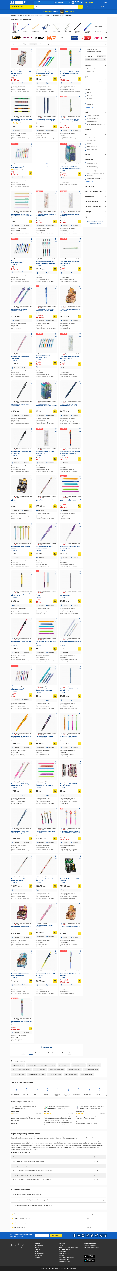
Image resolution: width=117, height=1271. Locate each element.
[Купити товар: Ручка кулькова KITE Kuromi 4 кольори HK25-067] (55, 743)
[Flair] (86, 38)
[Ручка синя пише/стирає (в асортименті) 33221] (21, 153)
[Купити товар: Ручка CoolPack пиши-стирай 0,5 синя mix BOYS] (79, 886)
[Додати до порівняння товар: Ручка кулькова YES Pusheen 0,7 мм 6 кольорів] (31, 1001)
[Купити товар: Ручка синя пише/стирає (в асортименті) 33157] (55, 363)
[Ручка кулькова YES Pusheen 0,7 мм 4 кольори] (70, 960)
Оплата (61, 1245)
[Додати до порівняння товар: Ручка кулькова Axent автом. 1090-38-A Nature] (31, 621)
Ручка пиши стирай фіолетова (21, 1069)
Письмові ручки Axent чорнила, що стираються (41, 1065)
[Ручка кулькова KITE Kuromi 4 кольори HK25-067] (46, 723)
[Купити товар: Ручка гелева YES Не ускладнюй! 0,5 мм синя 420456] (30, 601)
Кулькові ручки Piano (74, 1069)
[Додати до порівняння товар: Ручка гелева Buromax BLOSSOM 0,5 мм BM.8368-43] (56, 194)
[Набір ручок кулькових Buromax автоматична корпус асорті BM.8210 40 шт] (70, 153)
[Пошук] (80, 7)
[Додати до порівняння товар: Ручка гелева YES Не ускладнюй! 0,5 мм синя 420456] (31, 574)
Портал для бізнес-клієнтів (91, 1247)
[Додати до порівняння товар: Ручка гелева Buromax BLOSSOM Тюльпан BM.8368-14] (80, 336)
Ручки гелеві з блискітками (36, 1074)
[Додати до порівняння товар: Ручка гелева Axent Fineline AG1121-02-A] (80, 621)
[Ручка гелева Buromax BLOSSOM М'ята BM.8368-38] (70, 248)
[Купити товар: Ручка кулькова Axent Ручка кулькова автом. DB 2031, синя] (55, 79)
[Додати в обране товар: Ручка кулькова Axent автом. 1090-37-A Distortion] (31, 429)
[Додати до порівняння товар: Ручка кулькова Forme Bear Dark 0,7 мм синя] (31, 479)
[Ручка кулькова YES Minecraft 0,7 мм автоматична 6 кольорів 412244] (70, 58)
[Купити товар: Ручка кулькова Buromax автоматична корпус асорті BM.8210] (55, 411)
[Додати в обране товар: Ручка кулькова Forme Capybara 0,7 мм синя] (80, 904)
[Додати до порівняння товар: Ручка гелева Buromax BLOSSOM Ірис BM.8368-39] (56, 431)
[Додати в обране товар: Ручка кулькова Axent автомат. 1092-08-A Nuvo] (31, 334)
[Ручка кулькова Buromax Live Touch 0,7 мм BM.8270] (21, 106)
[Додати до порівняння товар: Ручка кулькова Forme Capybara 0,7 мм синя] (80, 906)
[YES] (51, 38)
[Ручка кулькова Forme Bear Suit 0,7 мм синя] (21, 913)
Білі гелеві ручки (64, 1065)
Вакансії (37, 1251)
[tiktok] (92, 1235)
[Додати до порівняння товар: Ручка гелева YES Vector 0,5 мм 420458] (56, 574)
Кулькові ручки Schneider (57, 1069)
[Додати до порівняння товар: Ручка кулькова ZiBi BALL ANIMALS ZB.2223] (31, 526)
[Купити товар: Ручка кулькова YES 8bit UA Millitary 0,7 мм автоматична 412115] (79, 459)
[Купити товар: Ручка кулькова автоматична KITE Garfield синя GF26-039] (30, 743)
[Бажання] (94, 7)
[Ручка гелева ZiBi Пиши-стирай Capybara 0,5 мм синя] (21, 960)
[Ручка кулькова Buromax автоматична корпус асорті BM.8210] (46, 390)
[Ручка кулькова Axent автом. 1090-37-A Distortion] (21, 438)
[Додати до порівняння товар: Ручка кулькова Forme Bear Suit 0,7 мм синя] (31, 906)
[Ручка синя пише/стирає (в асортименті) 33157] (46, 343)
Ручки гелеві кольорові (91, 1069)
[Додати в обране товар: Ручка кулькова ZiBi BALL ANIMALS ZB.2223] (31, 524)
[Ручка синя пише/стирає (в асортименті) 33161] (21, 248)
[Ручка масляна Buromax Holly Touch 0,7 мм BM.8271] (46, 628)
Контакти (37, 1249)
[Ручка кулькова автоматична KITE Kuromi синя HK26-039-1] (46, 533)
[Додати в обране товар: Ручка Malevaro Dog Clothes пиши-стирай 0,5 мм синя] (56, 809)
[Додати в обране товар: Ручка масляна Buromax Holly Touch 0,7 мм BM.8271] (56, 619)
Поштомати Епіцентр (65, 1261)
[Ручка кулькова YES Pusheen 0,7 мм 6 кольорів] (21, 1008)
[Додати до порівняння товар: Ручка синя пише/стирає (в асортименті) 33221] (31, 147)
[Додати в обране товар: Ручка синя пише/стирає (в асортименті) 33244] (31, 666)
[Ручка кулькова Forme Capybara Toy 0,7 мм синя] (70, 295)
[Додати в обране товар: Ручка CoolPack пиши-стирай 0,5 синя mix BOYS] (80, 856)
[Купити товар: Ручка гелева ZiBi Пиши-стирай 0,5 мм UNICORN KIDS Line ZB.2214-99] (79, 838)
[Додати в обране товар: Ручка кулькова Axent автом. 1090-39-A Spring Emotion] (80, 524)
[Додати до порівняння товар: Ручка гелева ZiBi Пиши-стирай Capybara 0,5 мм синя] (31, 954)
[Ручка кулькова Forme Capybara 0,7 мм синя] (70, 913)
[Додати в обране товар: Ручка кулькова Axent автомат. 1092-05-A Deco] (31, 381)
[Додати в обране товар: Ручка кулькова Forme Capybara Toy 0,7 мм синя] (80, 286)
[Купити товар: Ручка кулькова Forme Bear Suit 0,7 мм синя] (30, 933)
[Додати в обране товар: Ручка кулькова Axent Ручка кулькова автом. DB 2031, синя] (56, 49)
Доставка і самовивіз (65, 1249)
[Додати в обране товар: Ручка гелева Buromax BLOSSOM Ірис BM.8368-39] (56, 429)
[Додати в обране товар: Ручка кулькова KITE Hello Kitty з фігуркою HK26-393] (31, 761)
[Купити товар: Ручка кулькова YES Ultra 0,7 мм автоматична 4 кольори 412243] (55, 316)
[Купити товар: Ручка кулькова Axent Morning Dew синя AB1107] (55, 506)
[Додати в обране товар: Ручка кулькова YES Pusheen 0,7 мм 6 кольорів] (31, 999)
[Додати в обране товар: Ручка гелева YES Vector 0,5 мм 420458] (56, 571)
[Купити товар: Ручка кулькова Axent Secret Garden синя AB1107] (55, 886)
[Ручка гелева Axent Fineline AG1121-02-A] (70, 628)
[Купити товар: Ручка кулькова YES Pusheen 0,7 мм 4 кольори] (79, 981)
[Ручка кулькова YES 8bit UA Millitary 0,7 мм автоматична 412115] (70, 438)
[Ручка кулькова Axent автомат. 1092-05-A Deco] (21, 390)
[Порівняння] (87, 7)
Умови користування (90, 1245)
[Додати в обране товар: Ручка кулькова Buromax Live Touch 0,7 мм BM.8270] (31, 97)
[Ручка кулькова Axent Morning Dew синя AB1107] (46, 485)
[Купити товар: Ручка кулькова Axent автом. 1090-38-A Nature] (30, 649)
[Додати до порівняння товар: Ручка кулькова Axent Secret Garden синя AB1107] (56, 859)
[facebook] (74, 1235)
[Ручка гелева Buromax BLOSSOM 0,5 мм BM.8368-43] (46, 201)
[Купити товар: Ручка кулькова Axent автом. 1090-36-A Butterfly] (55, 981)
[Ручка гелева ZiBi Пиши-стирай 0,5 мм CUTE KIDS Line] (21, 58)
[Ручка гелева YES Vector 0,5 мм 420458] (46, 580)
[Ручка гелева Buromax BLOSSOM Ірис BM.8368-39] (46, 438)
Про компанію (39, 1245)
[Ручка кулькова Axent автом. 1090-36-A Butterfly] (46, 960)
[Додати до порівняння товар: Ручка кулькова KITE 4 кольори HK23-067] (56, 906)
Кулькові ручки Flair (78, 1065)
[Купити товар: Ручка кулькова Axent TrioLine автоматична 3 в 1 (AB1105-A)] (79, 411)
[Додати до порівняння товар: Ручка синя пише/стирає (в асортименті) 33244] (31, 669)
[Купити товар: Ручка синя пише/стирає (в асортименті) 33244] (30, 695)
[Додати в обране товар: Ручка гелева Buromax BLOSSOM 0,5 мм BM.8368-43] (56, 192)
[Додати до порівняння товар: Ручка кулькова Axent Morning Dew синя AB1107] (56, 479)
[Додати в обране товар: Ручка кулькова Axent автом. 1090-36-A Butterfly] (56, 951)
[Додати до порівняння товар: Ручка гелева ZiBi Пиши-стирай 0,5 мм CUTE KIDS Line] (31, 52)
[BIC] (16, 38)
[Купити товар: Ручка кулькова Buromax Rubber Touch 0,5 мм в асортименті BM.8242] (30, 221)
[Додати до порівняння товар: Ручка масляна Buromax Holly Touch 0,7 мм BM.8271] (56, 621)
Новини (37, 1247)
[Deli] (98, 38)
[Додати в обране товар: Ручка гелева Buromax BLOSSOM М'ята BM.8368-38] (80, 239)
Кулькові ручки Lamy (55, 1074)
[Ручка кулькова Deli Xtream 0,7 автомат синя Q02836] (70, 723)
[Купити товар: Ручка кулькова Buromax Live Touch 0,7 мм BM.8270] (30, 126)
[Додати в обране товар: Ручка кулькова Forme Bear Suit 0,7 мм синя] (31, 904)
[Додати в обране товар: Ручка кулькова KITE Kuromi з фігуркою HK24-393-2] (31, 286)
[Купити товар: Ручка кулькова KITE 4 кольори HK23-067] (55, 932)
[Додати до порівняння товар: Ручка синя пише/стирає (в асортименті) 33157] (56, 336)
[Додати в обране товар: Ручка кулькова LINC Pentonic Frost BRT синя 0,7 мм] (80, 666)
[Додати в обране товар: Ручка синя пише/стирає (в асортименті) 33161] (31, 239)
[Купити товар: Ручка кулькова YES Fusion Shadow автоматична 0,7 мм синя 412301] (55, 126)
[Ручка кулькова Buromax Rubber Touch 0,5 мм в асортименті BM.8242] (21, 201)
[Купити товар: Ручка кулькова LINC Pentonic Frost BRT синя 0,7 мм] (79, 696)
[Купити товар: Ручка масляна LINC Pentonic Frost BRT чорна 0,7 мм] (79, 601)
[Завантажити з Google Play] (89, 1260)
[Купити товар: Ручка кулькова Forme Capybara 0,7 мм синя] (79, 933)
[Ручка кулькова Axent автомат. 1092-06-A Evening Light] (21, 818)
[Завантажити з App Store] (89, 1256)
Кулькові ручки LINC (18, 1074)
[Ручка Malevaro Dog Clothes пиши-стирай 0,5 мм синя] (46, 818)
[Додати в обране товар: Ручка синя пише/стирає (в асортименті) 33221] (31, 144)
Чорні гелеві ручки (18, 1065)
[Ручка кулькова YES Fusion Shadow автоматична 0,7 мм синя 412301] (46, 106)
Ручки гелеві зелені (86, 1074)
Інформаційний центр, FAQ (17, 1245)
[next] (105, 1082)
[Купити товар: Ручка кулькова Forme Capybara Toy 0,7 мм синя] (79, 316)
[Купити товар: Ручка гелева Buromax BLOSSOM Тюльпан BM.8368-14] (79, 364)
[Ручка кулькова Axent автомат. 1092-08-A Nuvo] (21, 343)
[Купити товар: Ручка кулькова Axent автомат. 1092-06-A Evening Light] (30, 838)
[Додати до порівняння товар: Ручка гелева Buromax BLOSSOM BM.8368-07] (80, 194)
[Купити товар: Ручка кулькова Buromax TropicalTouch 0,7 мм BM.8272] (55, 791)
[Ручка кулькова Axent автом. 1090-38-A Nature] (21, 628)
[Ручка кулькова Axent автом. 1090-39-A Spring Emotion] (70, 533)
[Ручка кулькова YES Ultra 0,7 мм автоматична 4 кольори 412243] (46, 295)
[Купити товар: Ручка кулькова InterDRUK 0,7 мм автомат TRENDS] (79, 791)
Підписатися (55, 1235)
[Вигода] (89, 2)
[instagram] (83, 1235)
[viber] (87, 1235)
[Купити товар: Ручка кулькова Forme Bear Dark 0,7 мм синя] (30, 506)
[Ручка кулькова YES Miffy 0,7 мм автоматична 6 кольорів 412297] (70, 106)
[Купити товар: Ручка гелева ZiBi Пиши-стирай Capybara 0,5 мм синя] (30, 981)
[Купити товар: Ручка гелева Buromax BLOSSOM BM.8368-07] (79, 221)
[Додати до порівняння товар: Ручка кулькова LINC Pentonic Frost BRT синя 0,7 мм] (80, 669)
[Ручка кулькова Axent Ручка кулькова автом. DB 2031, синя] (46, 58)
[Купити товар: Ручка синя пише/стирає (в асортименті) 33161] (30, 268)
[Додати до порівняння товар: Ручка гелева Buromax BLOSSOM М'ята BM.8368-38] (80, 242)
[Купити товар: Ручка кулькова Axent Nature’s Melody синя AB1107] (30, 886)
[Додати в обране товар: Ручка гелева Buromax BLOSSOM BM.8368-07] (80, 192)
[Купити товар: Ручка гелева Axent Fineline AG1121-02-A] (79, 649)
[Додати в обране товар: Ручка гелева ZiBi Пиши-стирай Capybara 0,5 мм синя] (31, 951)
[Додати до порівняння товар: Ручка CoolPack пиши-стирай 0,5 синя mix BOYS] (80, 859)
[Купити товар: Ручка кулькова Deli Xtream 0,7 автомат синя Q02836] (79, 743)
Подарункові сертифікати (66, 1257)
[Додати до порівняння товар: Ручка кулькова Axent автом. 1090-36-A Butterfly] (56, 954)
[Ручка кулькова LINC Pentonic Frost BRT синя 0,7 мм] (70, 675)
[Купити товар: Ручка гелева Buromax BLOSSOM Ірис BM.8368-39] (55, 459)
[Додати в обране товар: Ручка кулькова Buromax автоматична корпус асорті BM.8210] (56, 381)
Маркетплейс (38, 1255)
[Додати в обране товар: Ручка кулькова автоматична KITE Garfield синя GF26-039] (31, 714)
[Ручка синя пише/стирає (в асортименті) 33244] (21, 675)
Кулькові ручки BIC (39, 1069)
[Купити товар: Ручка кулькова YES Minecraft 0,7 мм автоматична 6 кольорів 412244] (79, 79)
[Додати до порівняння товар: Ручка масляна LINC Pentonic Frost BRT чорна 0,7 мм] (80, 574)
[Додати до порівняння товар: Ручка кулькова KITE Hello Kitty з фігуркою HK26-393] (31, 764)
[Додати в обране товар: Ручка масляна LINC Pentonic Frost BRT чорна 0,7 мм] (80, 571)
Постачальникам (39, 1253)
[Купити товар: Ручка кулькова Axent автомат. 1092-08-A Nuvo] (30, 364)
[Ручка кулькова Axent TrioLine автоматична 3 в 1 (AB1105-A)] (70, 390)
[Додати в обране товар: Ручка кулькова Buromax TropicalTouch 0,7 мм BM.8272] (56, 761)
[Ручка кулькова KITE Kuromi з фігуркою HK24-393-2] (21, 295)
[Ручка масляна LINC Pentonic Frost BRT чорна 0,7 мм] (70, 580)
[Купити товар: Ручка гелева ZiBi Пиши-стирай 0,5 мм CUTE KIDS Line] (30, 79)
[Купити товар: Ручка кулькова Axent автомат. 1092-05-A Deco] (30, 411)
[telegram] (96, 1235)
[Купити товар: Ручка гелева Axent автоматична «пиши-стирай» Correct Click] (55, 696)
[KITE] (39, 38)
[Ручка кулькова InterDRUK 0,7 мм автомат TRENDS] (70, 770)
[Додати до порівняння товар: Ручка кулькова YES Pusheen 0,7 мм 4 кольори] (80, 954)
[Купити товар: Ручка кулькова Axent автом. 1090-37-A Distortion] (30, 459)
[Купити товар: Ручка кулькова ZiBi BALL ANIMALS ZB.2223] (30, 554)
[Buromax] (74, 38)
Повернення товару (64, 1251)
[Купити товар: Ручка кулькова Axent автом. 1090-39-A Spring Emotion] (79, 554)
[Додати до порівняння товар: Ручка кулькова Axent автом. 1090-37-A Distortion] (31, 431)
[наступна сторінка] (69, 1053)
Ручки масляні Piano (71, 1074)
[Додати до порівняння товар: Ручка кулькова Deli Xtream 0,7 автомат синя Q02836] (80, 716)
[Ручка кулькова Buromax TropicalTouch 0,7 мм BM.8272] (46, 770)
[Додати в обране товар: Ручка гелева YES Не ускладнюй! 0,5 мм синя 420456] (31, 571)
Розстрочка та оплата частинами (68, 1247)
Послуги (61, 1255)
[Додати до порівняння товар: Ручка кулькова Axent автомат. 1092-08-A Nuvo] (31, 336)
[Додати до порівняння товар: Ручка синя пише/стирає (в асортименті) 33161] (31, 242)
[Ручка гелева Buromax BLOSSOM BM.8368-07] (70, 201)
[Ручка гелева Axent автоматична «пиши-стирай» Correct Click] (46, 675)
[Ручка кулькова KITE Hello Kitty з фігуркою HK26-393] (21, 770)
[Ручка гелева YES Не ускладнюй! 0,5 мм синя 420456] (21, 580)
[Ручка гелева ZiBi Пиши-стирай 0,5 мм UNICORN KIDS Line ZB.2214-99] (70, 818)
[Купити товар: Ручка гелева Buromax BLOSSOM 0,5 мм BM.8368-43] (55, 221)
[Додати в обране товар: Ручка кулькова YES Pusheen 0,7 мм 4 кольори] (80, 951)
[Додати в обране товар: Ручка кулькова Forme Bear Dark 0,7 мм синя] (31, 476)
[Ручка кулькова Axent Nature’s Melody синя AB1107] (21, 865)
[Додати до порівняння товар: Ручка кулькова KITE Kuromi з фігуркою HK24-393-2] (31, 289)
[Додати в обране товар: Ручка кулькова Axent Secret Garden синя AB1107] (56, 856)
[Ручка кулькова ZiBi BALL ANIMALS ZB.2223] (21, 533)
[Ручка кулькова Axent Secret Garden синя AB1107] (46, 865)
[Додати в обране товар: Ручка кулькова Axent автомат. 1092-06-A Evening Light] (31, 809)
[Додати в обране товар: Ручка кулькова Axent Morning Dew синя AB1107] (56, 476)
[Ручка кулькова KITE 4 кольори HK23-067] (46, 913)
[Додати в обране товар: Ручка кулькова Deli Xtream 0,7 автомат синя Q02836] (80, 714)
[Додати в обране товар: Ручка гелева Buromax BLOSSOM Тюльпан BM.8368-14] (80, 334)
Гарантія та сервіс (64, 1253)
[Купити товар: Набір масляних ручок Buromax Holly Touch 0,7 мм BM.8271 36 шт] (79, 506)
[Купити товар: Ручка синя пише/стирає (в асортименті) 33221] (30, 173)
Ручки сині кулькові (94, 1065)
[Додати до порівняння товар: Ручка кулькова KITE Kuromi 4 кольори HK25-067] (56, 716)
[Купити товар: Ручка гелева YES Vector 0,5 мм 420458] (55, 601)
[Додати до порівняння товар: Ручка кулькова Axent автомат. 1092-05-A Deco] (31, 384)
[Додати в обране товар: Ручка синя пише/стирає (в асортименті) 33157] (56, 334)
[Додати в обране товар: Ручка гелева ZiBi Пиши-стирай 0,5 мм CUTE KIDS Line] (31, 49)
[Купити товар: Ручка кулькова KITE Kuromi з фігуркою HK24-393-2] (30, 316)
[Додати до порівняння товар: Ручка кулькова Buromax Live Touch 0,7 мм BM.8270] (31, 99)
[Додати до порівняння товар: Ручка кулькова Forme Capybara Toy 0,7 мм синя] (80, 289)
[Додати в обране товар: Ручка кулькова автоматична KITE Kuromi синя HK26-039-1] (56, 524)
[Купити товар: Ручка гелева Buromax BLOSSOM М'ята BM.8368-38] (79, 269)
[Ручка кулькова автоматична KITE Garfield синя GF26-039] (21, 723)
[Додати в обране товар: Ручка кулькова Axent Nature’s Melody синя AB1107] (31, 856)
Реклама (37, 1257)
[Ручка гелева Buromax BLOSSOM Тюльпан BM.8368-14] (70, 343)
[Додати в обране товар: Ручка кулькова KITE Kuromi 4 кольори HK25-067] (56, 714)
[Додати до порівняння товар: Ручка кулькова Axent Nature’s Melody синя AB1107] (31, 859)
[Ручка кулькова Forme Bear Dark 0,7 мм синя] (21, 485)
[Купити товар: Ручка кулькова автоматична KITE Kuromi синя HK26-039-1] (55, 554)
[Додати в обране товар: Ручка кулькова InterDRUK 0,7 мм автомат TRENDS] (80, 761)
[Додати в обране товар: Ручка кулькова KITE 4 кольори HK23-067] (56, 904)
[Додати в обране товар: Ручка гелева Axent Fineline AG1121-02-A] (80, 619)
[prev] (101, 1082)
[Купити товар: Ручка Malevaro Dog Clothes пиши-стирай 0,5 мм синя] (55, 838)
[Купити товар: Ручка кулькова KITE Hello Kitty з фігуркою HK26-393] (30, 791)
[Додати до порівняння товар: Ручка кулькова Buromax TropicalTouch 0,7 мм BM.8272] (56, 764)
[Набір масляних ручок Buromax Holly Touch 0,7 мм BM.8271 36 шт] (70, 485)
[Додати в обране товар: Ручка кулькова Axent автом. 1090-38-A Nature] (31, 619)
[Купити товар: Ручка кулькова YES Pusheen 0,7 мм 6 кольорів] (30, 1028)
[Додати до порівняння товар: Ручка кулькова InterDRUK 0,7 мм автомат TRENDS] (80, 764)
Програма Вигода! (64, 1259)
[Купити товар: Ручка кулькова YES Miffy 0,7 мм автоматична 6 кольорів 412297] (79, 126)
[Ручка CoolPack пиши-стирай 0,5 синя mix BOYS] (70, 865)
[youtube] (79, 1235)
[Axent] (27, 38)
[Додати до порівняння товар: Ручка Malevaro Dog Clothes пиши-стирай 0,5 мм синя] (56, 811)
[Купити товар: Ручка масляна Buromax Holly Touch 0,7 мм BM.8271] (55, 649)
